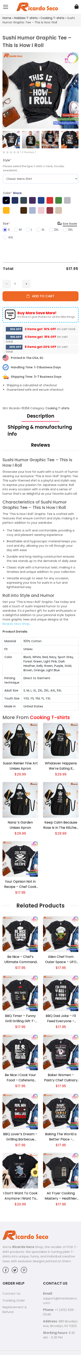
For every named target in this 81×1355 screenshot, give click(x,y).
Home (6, 18)
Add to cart (41, 296)
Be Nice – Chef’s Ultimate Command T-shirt (20, 959)
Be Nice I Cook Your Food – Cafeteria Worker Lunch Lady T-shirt (20, 1078)
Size (6, 223)
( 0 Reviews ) (28, 152)
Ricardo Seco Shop (15, 624)
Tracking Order (13, 1300)
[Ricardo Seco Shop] (37, 7)
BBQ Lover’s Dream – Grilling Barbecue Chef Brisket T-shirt (20, 1137)
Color (12, 193)
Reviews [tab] (40, 445)
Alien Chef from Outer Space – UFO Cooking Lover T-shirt (60, 959)
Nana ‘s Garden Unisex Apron (20, 825)
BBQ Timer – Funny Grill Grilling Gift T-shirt (20, 1018)
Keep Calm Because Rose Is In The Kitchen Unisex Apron (61, 825)
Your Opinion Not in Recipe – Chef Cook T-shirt (20, 884)
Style (7, 160)
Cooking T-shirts (52, 18)
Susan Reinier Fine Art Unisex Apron (20, 766)
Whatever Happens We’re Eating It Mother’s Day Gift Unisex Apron (61, 766)
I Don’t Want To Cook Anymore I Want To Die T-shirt (20, 1196)
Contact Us (11, 1293)
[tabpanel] (40, 584)
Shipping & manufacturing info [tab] (40, 430)
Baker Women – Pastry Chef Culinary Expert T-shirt (60, 1078)
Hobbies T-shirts (26, 18)
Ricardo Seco (23, 1247)
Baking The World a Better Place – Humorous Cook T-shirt (60, 1137)
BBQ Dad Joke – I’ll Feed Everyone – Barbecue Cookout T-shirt (61, 1018)
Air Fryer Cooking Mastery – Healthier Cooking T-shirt (61, 1196)
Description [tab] (40, 416)
